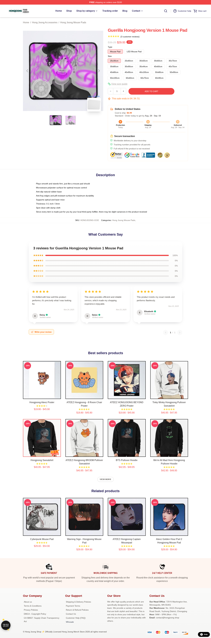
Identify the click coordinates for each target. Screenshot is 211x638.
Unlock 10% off (6, 625)
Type (110, 47)
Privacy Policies (31, 610)
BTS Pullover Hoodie (127, 460)
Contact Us (71, 614)
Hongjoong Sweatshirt (42, 460)
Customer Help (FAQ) (76, 618)
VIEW (41, 396)
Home (26, 22)
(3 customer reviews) (130, 36)
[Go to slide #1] (56, 120)
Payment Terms (73, 606)
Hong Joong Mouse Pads (73, 22)
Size (110, 56)
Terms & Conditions (32, 606)
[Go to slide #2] (71, 120)
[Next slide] (99, 71)
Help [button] (206, 634)
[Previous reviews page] (165, 332)
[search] (166, 11)
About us (28, 602)
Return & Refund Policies (77, 610)
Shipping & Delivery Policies (78, 602)
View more (105, 479)
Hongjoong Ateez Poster (41, 402)
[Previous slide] (27, 71)
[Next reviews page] (179, 332)
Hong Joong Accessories (44, 22)
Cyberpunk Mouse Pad (42, 539)
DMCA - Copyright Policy (35, 614)
